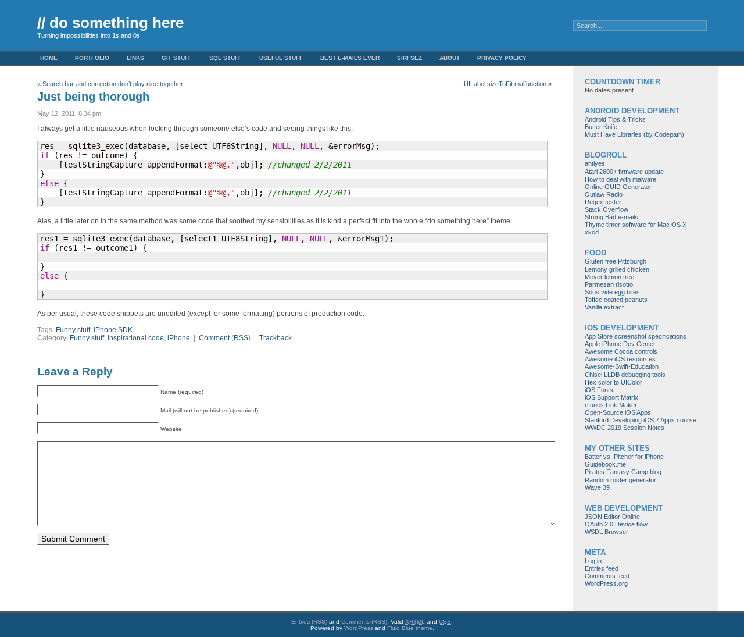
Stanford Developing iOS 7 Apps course (640, 420)
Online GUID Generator (618, 186)
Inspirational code (136, 338)
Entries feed (601, 568)
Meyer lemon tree (609, 276)
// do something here (110, 22)
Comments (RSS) (364, 621)
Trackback (275, 338)
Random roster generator (620, 479)
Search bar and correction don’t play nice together (112, 83)
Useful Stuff (281, 58)
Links (135, 58)
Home (49, 58)
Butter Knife (601, 126)
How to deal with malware (620, 179)
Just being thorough (93, 96)
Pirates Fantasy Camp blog (623, 471)
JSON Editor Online (612, 516)
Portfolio (92, 58)
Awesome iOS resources (620, 358)
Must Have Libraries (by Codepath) (634, 134)
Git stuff (177, 58)
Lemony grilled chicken (617, 269)
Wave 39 (597, 487)
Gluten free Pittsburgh (615, 261)
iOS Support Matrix (611, 397)
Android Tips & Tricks (615, 119)
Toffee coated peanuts (616, 299)
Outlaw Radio (604, 194)
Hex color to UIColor (613, 382)
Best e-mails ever (350, 58)
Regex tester (603, 201)
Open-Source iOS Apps (618, 412)
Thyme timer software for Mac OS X (635, 224)
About (449, 58)
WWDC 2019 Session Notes (624, 427)
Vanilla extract (604, 307)
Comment (214, 338)
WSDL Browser (606, 531)
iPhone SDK (113, 330)
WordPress (358, 628)
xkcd (592, 232)
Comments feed (607, 575)
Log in (593, 560)
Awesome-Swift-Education (622, 366)
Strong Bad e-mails (611, 216)
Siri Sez (409, 58)
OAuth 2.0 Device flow (616, 524)
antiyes (595, 163)
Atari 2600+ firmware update (624, 171)
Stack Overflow (606, 209)
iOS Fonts (599, 389)
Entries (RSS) (309, 621)
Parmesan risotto (609, 284)
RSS (241, 338)
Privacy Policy (502, 58)
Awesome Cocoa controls (621, 351)
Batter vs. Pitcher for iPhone (624, 456)
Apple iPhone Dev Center (620, 343)
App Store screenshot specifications (635, 336)
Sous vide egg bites (612, 292)
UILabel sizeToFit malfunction (505, 83)
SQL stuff (225, 58)
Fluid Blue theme (409, 628)
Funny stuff (73, 330)
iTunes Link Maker (611, 404)
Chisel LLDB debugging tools (625, 374)
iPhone (178, 338)
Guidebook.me (605, 464)
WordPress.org (606, 583)
